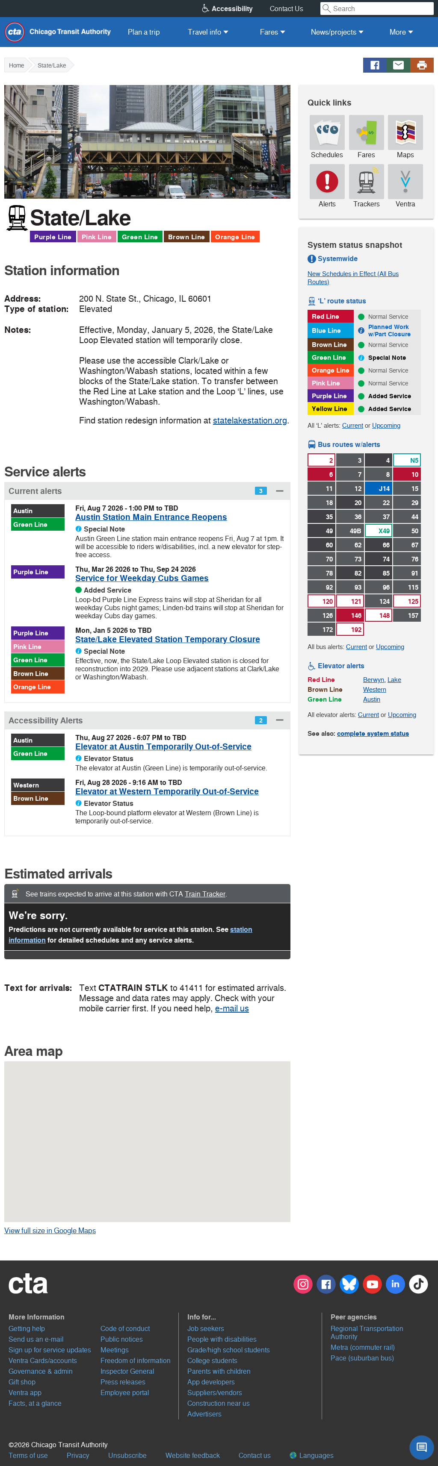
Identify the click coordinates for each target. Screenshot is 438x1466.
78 (329, 573)
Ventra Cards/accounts (43, 1360)
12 (358, 488)
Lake (394, 679)
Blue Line (326, 330)
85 (386, 573)
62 (358, 545)
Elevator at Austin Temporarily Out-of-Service (163, 746)
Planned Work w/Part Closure (389, 330)
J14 (384, 488)
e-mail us (232, 1008)
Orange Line (235, 237)
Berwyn (373, 679)
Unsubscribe (127, 1455)
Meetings (115, 1350)
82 (358, 573)
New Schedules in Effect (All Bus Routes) (353, 277)
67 (414, 545)
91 (414, 573)
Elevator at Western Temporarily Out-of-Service (167, 791)
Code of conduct (125, 1328)
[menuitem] (144, 32)
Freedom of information (136, 1360)
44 (414, 516)
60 (329, 545)
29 (414, 502)
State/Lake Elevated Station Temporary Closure (167, 639)
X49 (384, 531)
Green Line (140, 237)
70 (329, 559)
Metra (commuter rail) (363, 1347)
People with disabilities (222, 1339)
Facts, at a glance (35, 1403)
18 (329, 502)
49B (355, 531)
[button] (147, 490)
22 (386, 502)
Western (26, 785)
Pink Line (97, 237)
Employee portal (125, 1392)
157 (413, 615)
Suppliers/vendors (214, 1392)
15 (414, 488)
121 (356, 601)
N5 (414, 460)
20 (358, 502)
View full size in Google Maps (63, 1230)
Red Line (325, 316)
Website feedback (193, 1455)
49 (329, 531)
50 (414, 531)
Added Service (389, 396)
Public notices (122, 1339)
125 (413, 601)
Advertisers (204, 1414)
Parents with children (219, 1371)
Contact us (255, 1455)
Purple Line (53, 237)
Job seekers (205, 1328)
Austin (23, 510)
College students (212, 1360)
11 (329, 488)
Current (352, 425)
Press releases (123, 1382)
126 (328, 615)
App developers (211, 1382)
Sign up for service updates (50, 1350)
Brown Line (186, 237)
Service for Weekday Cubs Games (142, 578)
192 (356, 629)
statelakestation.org (250, 420)
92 (329, 587)
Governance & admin (41, 1371)
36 (358, 516)
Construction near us (218, 1403)
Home (16, 65)
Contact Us (286, 8)
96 (386, 587)
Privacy (78, 1455)
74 (386, 559)
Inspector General (127, 1371)
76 (414, 559)
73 (358, 559)
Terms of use (28, 1455)
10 (414, 474)
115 (413, 587)
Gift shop (22, 1382)
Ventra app (25, 1392)
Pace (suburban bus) (362, 1358)
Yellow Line (329, 408)
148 (384, 615)
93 (358, 587)
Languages (316, 1455)
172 (328, 629)
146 (356, 615)
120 (328, 601)
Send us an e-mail (36, 1339)
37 (386, 516)
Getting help (27, 1328)
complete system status (373, 733)
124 (384, 601)
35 (329, 516)
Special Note (387, 357)
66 (386, 545)
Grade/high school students (228, 1350)
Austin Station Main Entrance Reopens (151, 517)
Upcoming (386, 425)
